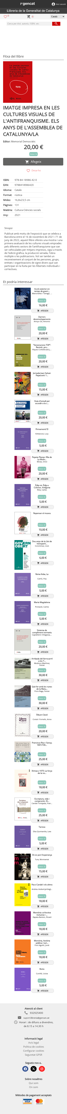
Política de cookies (33, 1046)
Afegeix (35, 162)
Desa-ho (35, 170)
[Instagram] (42, 1069)
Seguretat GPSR (33, 1054)
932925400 (36, 1012)
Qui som (33, 1083)
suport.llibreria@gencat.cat (36, 1017)
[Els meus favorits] (5, 16)
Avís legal (33, 1042)
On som (33, 1087)
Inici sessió (61, 4)
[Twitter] (34, 1069)
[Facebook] (25, 1069)
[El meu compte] (53, 3)
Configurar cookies (33, 1050)
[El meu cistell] (29, 16)
